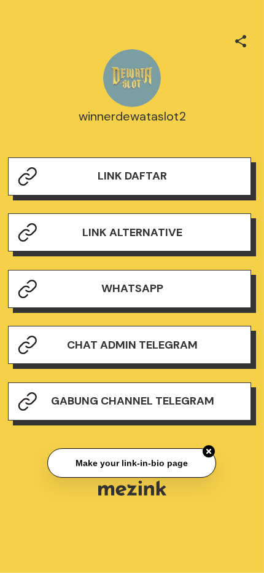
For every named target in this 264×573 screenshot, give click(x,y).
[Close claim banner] (209, 451)
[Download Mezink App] (132, 488)
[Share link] (240, 39)
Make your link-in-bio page (132, 463)
